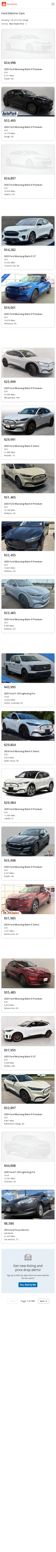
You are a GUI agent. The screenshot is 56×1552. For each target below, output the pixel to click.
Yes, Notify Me (28, 1284)
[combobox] (18, 24)
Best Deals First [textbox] (16, 24)
